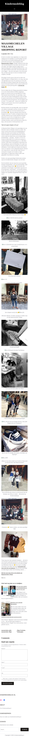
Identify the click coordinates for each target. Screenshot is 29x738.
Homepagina (20, 631)
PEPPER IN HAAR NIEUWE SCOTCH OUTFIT (11, 617)
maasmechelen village (6, 631)
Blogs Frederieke (21, 630)
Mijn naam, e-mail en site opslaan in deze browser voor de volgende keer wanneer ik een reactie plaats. (15, 679)
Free (12, 53)
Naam (3, 662)
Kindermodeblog (14, 3)
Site (2, 673)
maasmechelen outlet (6, 630)
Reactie (3, 648)
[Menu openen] (14, 9)
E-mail (3, 667)
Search (24, 729)
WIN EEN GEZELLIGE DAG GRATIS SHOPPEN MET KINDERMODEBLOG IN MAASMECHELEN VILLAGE (19, 588)
